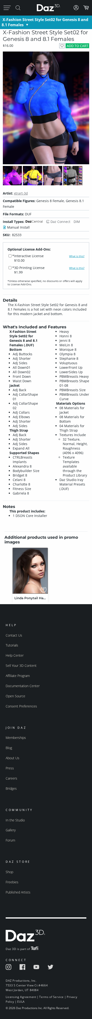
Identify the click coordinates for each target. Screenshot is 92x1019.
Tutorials (12, 645)
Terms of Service (51, 997)
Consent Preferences (21, 706)
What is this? (76, 256)
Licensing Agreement (21, 997)
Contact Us (14, 635)
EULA (21, 1002)
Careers (11, 778)
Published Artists (18, 892)
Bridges (11, 788)
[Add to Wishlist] (62, 45)
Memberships (16, 737)
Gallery (11, 830)
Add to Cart (77, 45)
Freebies (12, 882)
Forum (10, 840)
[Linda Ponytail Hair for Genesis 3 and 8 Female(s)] (30, 571)
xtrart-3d (21, 193)
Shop (9, 872)
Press (10, 768)
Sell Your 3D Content (21, 665)
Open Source (15, 696)
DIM (77, 221)
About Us (12, 758)
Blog (9, 748)
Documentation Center (23, 686)
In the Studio (15, 820)
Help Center (15, 655)
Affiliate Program (18, 675)
